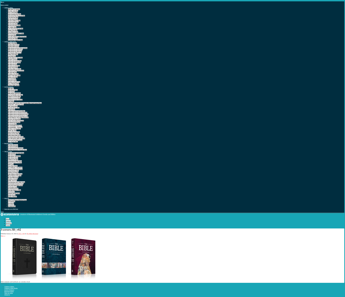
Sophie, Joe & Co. (12, 180)
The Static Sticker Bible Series (15, 137)
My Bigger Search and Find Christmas (17, 113)
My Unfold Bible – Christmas (15, 127)
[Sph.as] (28, 215)
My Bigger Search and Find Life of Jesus (18, 114)
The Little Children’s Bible (14, 190)
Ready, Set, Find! (12, 130)
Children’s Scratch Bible (14, 98)
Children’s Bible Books (11, 288)
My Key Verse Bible (13, 67)
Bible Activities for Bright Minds (16, 153)
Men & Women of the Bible (14, 175)
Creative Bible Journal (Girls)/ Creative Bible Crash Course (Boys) (25, 103)
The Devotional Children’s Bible (16, 33)
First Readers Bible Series (14, 53)
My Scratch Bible (12, 124)
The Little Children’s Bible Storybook (17, 37)
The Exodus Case (12, 187)
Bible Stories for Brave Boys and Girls (17, 48)
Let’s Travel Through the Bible (15, 29)
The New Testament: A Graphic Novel (17, 150)
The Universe (11, 192)
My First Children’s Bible (14, 20)
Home (7, 219)
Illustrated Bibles (9, 291)
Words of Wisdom (12, 196)
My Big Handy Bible (13, 19)
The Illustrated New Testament (15, 148)
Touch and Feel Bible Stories (15, 140)
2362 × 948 (21, 234)
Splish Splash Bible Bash (14, 135)
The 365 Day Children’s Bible (15, 40)
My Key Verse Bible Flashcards (16, 121)
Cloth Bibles (11, 101)
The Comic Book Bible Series (15, 185)
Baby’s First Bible (12, 43)
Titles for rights (8, 293)
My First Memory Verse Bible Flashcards (18, 117)
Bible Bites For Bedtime (14, 9)
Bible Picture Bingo (13, 90)
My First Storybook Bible (14, 25)
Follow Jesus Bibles (13, 54)
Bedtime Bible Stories (13, 46)
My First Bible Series (13, 177)
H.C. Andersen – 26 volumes (15, 167)
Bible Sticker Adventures (14, 93)
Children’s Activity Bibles (14, 96)
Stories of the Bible (13, 77)
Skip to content (4, 5)
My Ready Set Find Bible (14, 122)
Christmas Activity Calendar (15, 100)
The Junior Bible (12, 35)
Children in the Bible (13, 159)
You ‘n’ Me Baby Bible (13, 83)
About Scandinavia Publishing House (17, 200)
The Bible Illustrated (13, 145)
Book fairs (9, 223)
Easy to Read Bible (13, 12)
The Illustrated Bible (13, 146)
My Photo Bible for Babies (14, 69)
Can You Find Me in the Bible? (15, 95)
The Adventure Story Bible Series (16, 182)
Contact (8, 225)
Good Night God (12, 56)
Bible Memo (11, 88)
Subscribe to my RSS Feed (11, 209)
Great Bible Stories (13, 166)
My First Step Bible (13, 24)
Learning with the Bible (13, 108)
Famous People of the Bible (15, 163)
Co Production (11, 201)
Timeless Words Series (14, 193)
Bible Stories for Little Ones (15, 51)
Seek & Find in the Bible (14, 132)
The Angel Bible (12, 79)
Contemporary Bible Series (15, 161)
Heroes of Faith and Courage (15, 169)
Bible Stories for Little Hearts (15, 50)
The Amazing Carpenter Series (16, 184)
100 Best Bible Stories (13, 85)
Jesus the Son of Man (13, 171)
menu (2, 212)
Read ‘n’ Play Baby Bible (14, 75)
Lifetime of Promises (13, 172)
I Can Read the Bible (13, 17)
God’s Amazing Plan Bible (14, 14)
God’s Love (11, 164)
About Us (7, 294)
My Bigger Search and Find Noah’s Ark (18, 116)
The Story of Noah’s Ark (14, 82)
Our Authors (11, 205)
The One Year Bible (13, 38)
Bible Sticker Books (13, 158)
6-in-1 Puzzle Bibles (13, 142)
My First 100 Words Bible (14, 62)
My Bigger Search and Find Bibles (16, 111)
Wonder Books (11, 195)
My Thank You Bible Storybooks (16, 71)
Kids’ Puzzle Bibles (13, 106)
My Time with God (12, 72)
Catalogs (8, 221)
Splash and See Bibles (13, 134)
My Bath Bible (11, 109)
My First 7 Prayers (12, 59)
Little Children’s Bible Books (15, 174)
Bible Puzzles (11, 92)
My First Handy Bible (13, 22)
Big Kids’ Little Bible (13, 11)
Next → (3, 236)
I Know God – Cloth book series (16, 104)
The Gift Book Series (13, 188)
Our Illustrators (12, 206)
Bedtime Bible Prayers (13, 45)
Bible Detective (12, 154)
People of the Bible (12, 30)
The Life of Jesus (12, 80)
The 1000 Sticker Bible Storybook (16, 138)
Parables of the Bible (13, 74)
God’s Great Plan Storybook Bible (16, 16)
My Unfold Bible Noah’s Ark (15, 125)
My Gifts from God (12, 64)
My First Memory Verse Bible (15, 58)
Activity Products (9, 290)
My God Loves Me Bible (14, 66)
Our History (11, 203)
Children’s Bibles (9, 286)
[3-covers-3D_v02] (55, 279)
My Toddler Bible (12, 27)
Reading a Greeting (13, 179)
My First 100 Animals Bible (15, 61)
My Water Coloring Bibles (14, 129)
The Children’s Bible (13, 32)
